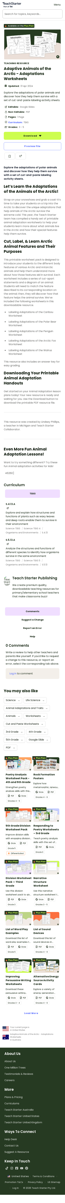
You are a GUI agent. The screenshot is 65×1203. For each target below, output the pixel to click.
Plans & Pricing (13, 1097)
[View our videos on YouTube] (21, 1168)
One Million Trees (15, 1067)
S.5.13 (44, 564)
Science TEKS (13, 528)
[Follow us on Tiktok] (6, 1168)
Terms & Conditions (43, 1176)
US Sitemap (54, 1182)
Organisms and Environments (22, 532)
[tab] (32, 493)
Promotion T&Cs (14, 1182)
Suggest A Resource (16, 1152)
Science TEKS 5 (32, 560)
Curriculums (11, 1103)
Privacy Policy (35, 1182)
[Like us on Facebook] (16, 1168)
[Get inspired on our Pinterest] (26, 1168)
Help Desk (10, 1139)
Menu (57, 4)
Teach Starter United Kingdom (23, 1122)
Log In (15, 1188)
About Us (10, 1061)
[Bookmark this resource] (9, 156)
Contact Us (11, 1145)
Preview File (32, 146)
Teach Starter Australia (18, 1110)
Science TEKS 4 (32, 528)
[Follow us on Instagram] (11, 1168)
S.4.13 (45, 532)
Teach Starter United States (21, 1116)
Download (31, 135)
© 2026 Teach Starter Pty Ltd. (39, 1188)
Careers (9, 1080)
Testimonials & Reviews (18, 1074)
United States (19, 1176)
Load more (31, 1013)
